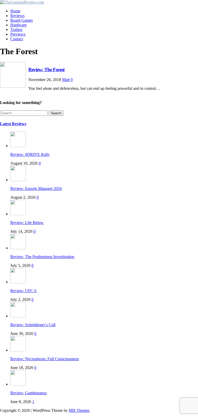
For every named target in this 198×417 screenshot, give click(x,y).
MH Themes (79, 410)
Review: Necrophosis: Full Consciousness (44, 359)
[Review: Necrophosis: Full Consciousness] (18, 350)
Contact (16, 39)
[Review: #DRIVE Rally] (18, 145)
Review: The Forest (46, 69)
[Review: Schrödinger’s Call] (18, 316)
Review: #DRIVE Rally (30, 154)
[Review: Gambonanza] (18, 384)
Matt (66, 79)
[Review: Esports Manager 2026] (18, 180)
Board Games (21, 20)
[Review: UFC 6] (18, 282)
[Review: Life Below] (18, 214)
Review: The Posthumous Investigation (42, 256)
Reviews (17, 15)
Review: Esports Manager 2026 (36, 188)
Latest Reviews (13, 124)
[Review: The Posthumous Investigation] (18, 248)
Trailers (16, 29)
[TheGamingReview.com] (22, 2)
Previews (17, 34)
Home (15, 11)
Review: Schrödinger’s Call (32, 325)
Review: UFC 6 (23, 290)
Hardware (18, 25)
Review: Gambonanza (28, 393)
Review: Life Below (27, 222)
